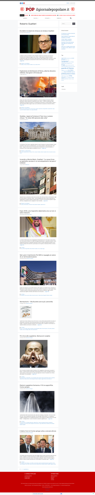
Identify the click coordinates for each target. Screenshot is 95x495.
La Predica (22, 247)
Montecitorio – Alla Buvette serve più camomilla (36, 302)
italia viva (37, 423)
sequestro (63, 77)
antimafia (68, 58)
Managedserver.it (47, 488)
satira (24, 329)
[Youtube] (24, 3)
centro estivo (33, 108)
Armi (21, 328)
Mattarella (37, 328)
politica (50, 328)
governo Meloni (29, 295)
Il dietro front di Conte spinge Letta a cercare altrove (38, 431)
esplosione (40, 108)
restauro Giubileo (37, 151)
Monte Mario (26, 204)
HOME (67, 3)
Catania (72, 61)
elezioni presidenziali (44, 377)
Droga (63, 65)
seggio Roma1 (43, 378)
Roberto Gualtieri (30, 64)
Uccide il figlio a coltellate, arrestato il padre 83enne (52, 15)
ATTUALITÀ (47, 18)
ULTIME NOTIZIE (28, 150)
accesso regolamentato (25, 151)
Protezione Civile (31, 204)
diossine (37, 108)
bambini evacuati (27, 108)
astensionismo (23, 377)
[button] (71, 18)
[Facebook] (20, 3)
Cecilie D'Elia (28, 377)
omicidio (69, 71)
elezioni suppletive (52, 377)
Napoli (65, 71)
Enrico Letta (28, 423)
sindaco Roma (37, 64)
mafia (68, 70)
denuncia (71, 63)
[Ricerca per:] (66, 24)
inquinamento (50, 108)
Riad (31, 248)
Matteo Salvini (27, 378)
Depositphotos (47, 490)
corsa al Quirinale (33, 377)
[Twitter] (22, 3)
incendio (22, 204)
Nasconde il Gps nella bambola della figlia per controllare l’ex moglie (67, 43)
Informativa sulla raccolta (38, 493)
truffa (62, 78)
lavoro (66, 70)
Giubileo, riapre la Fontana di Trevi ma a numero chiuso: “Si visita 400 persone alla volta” (36, 117)
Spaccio (69, 77)
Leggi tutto (22, 60)
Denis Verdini (39, 377)
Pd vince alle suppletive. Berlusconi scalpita (35, 336)
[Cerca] (73, 24)
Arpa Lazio (22, 108)
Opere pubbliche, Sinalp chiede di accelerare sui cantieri (25, 15)
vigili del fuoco (43, 204)
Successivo (26, 469)
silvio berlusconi (49, 378)
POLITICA (35, 18)
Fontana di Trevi (31, 151)
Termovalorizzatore (34, 329)
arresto (63, 59)
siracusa (67, 77)
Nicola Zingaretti (43, 295)
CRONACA (25, 18)
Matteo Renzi (22, 378)
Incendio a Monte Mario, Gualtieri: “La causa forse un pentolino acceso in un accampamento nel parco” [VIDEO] (38, 161)
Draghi (26, 328)
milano (71, 70)
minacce (25, 64)
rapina (62, 75)
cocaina (62, 63)
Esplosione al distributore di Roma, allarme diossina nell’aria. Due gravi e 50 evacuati (38, 72)
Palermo (73, 71)
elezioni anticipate (31, 328)
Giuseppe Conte (23, 295)
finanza (62, 66)
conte (24, 328)
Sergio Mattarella (34, 109)
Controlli (67, 63)
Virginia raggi (42, 248)
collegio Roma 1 (36, 422)
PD (48, 328)
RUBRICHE (59, 18)
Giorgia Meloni (45, 108)
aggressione (63, 58)
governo (74, 66)
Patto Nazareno (44, 328)
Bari (66, 59)
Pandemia (48, 423)
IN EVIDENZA (27, 63)
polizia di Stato (70, 73)
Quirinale (52, 423)
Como (65, 63)
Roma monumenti (50, 151)
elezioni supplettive (49, 422)
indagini (62, 70)
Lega (35, 328)
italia (33, 295)
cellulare (22, 64)
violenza (70, 78)
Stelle (29, 329)
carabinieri (64, 62)
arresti (72, 58)
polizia (63, 74)
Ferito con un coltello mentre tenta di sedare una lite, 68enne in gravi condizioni (68, 47)
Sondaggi (26, 329)
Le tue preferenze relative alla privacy (52, 493)
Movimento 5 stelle (37, 295)
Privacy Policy (63, 89)
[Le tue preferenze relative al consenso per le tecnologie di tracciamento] (93, 493)
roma (34, 64)
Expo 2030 (23, 248)
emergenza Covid (23, 423)
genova (67, 66)
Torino (72, 77)
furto (65, 66)
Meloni (41, 328)
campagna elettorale (29, 422)
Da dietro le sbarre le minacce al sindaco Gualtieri (37, 31)
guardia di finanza (67, 68)
